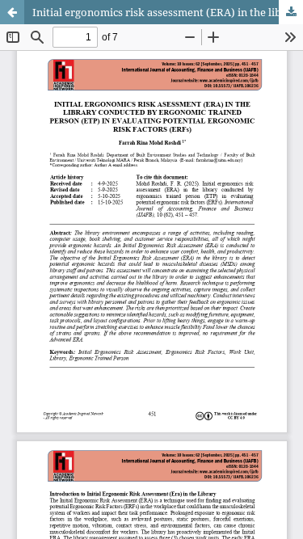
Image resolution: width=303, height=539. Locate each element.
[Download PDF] (291, 12)
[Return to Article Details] (12, 12)
